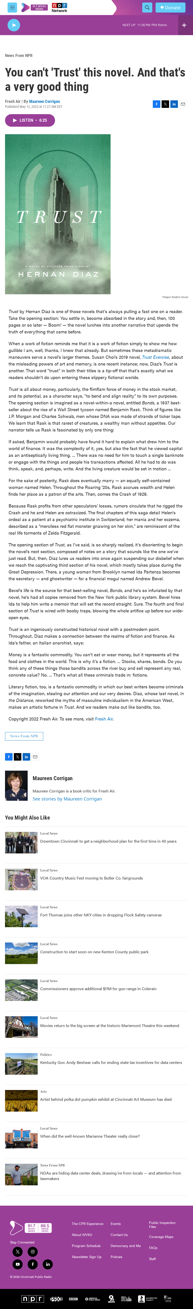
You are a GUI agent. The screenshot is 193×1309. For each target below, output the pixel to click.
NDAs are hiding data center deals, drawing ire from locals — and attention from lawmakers (110, 1175)
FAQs (153, 1248)
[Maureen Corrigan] (16, 786)
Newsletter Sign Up (87, 1257)
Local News (49, 834)
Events (116, 1224)
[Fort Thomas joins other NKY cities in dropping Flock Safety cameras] (21, 916)
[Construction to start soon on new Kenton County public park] (21, 953)
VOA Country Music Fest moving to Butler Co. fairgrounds (91, 878)
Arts (43, 1092)
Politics (46, 1055)
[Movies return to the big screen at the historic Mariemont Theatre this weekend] (21, 1027)
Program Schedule (86, 1246)
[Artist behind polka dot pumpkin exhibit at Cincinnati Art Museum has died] (21, 1101)
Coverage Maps (161, 1237)
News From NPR (18, 55)
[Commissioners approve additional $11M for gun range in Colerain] (21, 990)
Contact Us (119, 1235)
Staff (152, 1259)
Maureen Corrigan (44, 101)
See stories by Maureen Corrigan (67, 799)
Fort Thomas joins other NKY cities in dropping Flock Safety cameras (101, 915)
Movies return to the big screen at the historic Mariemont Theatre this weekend (109, 1025)
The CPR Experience (87, 1224)
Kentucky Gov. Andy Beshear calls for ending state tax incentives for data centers (111, 1062)
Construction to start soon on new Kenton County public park (94, 952)
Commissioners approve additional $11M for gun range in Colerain (98, 988)
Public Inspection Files (162, 1225)
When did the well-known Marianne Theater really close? (90, 1136)
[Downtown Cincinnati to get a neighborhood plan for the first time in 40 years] (21, 842)
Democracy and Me (126, 1246)
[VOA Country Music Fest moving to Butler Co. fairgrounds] (21, 879)
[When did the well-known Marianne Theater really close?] (21, 1137)
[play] (14, 25)
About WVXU (82, 1235)
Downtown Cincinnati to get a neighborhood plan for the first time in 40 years (108, 841)
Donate (172, 7)
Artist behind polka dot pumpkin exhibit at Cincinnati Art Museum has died (106, 1099)
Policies (116, 1257)
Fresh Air (104, 718)
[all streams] (185, 25)
